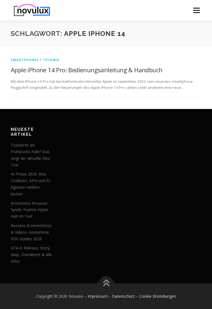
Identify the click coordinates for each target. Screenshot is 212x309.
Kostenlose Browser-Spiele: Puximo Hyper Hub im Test (30, 210)
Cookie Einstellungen (157, 296)
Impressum (98, 296)
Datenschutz (123, 296)
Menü (196, 10)
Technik (51, 60)
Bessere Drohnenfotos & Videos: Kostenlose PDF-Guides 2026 (31, 232)
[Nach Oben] (106, 283)
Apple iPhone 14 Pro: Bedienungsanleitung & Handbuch (86, 70)
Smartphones (25, 60)
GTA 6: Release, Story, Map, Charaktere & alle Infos (31, 254)
